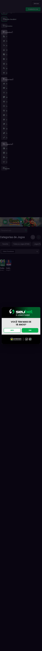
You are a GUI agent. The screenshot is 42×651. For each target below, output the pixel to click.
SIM (30, 330)
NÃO (12, 330)
